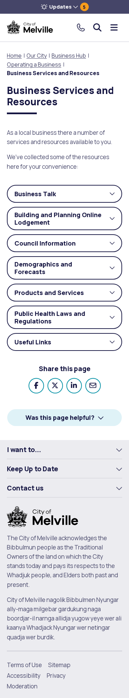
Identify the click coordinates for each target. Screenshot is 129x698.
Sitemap (59, 665)
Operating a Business (34, 64)
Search (97, 27)
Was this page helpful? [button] (60, 417)
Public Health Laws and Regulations (68, 319)
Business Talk (68, 196)
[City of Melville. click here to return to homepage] (42, 516)
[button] (64, 7)
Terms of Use (24, 665)
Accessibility (24, 675)
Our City (36, 55)
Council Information (68, 245)
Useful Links (68, 344)
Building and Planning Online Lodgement (68, 220)
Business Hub (69, 55)
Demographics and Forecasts (68, 270)
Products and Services (68, 294)
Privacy (56, 675)
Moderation (22, 686)
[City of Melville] (30, 27)
